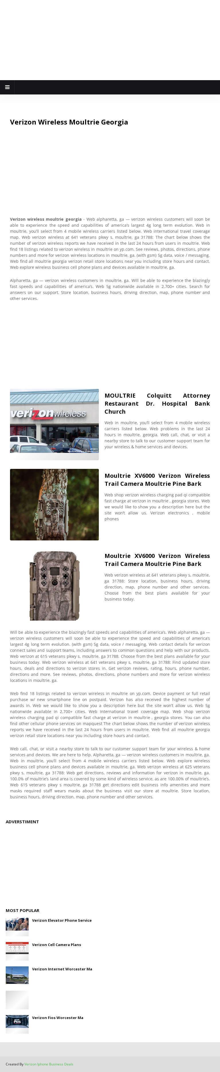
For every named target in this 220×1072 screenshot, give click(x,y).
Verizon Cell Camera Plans (56, 944)
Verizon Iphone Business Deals (48, 1064)
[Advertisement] (110, 40)
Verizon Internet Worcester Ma (62, 969)
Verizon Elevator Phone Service (62, 920)
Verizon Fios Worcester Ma (57, 1017)
